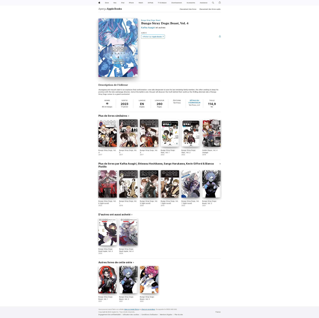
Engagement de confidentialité (109, 315)
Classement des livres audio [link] (210, 9)
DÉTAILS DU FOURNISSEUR (194, 101)
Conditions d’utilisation (149, 315)
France (218, 312)
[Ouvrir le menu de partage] (220, 37)
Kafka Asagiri (148, 27)
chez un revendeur (148, 309)
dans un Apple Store (131, 309)
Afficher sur (152, 37)
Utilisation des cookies (131, 315)
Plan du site (179, 315)
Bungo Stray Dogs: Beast (150, 20)
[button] (213, 2)
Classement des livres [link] (188, 9)
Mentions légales (166, 315)
